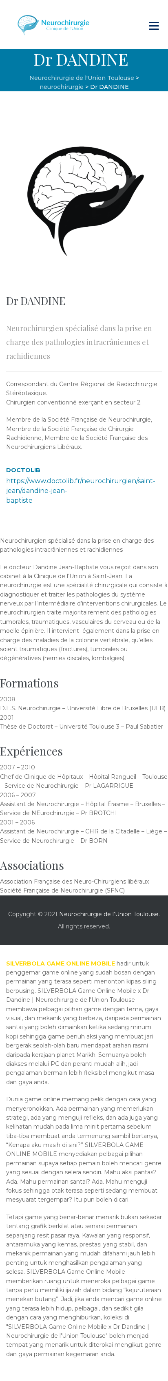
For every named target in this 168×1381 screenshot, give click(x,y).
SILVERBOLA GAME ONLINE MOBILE (60, 963)
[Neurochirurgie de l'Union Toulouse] (54, 24)
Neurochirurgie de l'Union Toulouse (109, 914)
